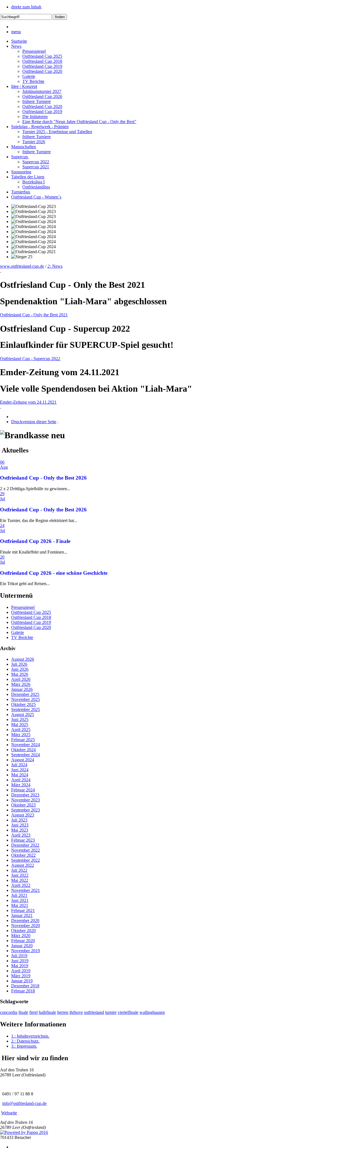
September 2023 (25, 810)
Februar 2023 (23, 840)
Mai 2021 (19, 905)
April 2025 (20, 729)
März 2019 (20, 975)
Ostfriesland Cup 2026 (42, 96)
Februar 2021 (23, 910)
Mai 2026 (19, 674)
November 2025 (25, 699)
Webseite (9, 1112)
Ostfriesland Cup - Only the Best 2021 (34, 314)
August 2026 (22, 659)
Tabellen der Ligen (27, 176)
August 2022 (22, 865)
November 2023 (25, 800)
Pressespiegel (34, 51)
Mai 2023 (19, 830)
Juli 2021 (19, 895)
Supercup (20, 156)
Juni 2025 (19, 719)
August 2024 (22, 759)
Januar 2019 (22, 980)
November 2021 (25, 890)
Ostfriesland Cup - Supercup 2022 (30, 358)
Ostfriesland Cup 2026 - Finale (35, 541)
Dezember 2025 (25, 694)
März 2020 (20, 935)
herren (62, 1012)
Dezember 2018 (25, 985)
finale (23, 1012)
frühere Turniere (36, 101)
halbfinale (47, 1012)
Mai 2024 (19, 774)
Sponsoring (21, 171)
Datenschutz (25, 1041)
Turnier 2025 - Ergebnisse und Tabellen (57, 131)
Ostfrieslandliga (36, 187)
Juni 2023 (19, 825)
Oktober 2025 (23, 704)
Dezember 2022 (25, 845)
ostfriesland (94, 1012)
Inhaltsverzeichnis (30, 1036)
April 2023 (20, 835)
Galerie (28, 76)
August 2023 (22, 815)
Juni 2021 (19, 900)
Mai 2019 (19, 965)
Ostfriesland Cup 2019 (42, 66)
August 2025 (22, 714)
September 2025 (25, 709)
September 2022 (25, 860)
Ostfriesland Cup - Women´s (36, 197)
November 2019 (25, 950)
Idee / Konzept (24, 86)
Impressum (24, 1046)
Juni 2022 (19, 875)
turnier (111, 1012)
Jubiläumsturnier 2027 (41, 91)
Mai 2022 (19, 880)
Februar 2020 (23, 940)
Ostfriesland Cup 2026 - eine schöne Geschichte (53, 573)
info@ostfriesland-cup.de (24, 1103)
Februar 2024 (23, 789)
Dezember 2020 (25, 920)
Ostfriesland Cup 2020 (42, 71)
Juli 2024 (19, 764)
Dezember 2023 (25, 795)
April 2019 (20, 970)
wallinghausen (152, 1012)
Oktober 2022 (23, 855)
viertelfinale (128, 1012)
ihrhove (76, 1012)
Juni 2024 (19, 769)
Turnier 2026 (33, 141)
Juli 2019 (19, 955)
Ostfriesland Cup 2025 (42, 56)
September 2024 (25, 754)
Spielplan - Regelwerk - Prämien (40, 126)
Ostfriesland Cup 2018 (42, 61)
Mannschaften (23, 146)
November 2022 (25, 850)
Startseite (19, 41)
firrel (33, 1012)
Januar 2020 (22, 945)
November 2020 (25, 925)
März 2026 (20, 684)
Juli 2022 (19, 870)
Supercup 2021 (35, 166)
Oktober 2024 (23, 749)
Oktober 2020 (23, 930)
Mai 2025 (19, 724)
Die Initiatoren (35, 116)
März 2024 (20, 784)
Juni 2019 (19, 960)
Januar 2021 (22, 915)
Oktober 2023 (23, 805)
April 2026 (20, 679)
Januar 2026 (22, 689)
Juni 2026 (19, 669)
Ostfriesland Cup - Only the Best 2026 (43, 478)
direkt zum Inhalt (26, 6)
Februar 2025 (23, 739)
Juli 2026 (19, 664)
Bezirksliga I (33, 181)
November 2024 (25, 744)
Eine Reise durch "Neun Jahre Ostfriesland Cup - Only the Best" (79, 121)
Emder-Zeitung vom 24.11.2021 (28, 402)
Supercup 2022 (35, 161)
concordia (8, 1012)
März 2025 (20, 734)
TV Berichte (33, 81)
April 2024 (20, 779)
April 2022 (20, 885)
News (16, 46)
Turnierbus (20, 192)
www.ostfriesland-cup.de (22, 266)
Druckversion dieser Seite (33, 421)
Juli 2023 (19, 820)
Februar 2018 (23, 990)
